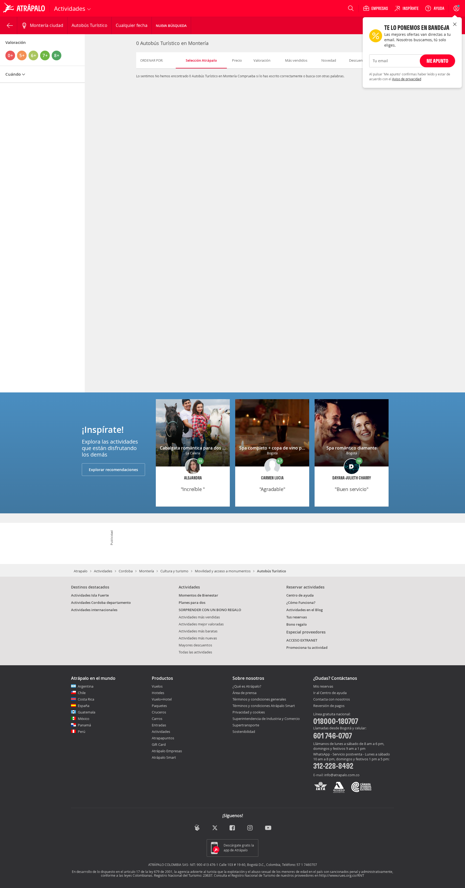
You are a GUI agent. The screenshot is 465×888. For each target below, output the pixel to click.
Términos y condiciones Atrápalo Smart (263, 705)
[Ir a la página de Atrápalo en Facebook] (233, 828)
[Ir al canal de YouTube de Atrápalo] (268, 828)
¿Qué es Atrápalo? (246, 686)
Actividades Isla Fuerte (90, 595)
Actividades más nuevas (198, 638)
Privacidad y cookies (248, 712)
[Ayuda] (434, 8)
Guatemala (86, 712)
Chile (82, 692)
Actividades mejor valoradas (201, 624)
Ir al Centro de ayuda (330, 693)
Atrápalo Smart (164, 757)
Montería (146, 571)
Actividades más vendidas (199, 617)
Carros (157, 718)
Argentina (85, 686)
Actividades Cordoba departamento (101, 602)
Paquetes (159, 705)
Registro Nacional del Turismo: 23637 (183, 875)
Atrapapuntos (163, 738)
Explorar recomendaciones (113, 469)
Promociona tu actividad (306, 647)
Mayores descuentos (195, 645)
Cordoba (126, 571)
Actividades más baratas (198, 631)
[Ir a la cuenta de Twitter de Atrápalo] (215, 828)
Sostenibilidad (243, 731)
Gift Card (159, 744)
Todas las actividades (195, 652)
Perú (81, 731)
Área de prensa (244, 692)
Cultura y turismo (174, 571)
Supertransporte (245, 725)
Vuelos (157, 686)
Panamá (84, 725)
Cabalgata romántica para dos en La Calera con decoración (220, 448)
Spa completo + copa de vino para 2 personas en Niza (293, 448)
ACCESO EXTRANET (301, 640)
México (83, 718)
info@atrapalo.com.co (342, 774)
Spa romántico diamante (351, 448)
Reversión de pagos (328, 706)
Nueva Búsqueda (171, 25)
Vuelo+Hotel (162, 699)
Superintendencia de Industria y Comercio (266, 718)
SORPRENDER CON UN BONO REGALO (210, 609)
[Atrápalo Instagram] (250, 828)
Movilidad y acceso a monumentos (223, 571)
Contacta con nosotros (331, 699)
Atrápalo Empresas (167, 750)
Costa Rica (86, 699)
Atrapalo (80, 571)
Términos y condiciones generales (259, 699)
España (83, 705)
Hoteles (158, 692)
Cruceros (159, 712)
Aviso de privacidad (406, 79)
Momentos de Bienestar (198, 595)
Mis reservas (323, 686)
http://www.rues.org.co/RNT (341, 875)
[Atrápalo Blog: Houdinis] (197, 827)
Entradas (159, 725)
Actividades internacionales (94, 609)
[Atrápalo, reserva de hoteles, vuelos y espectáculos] (25, 8)
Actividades (103, 571)
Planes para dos (192, 602)
